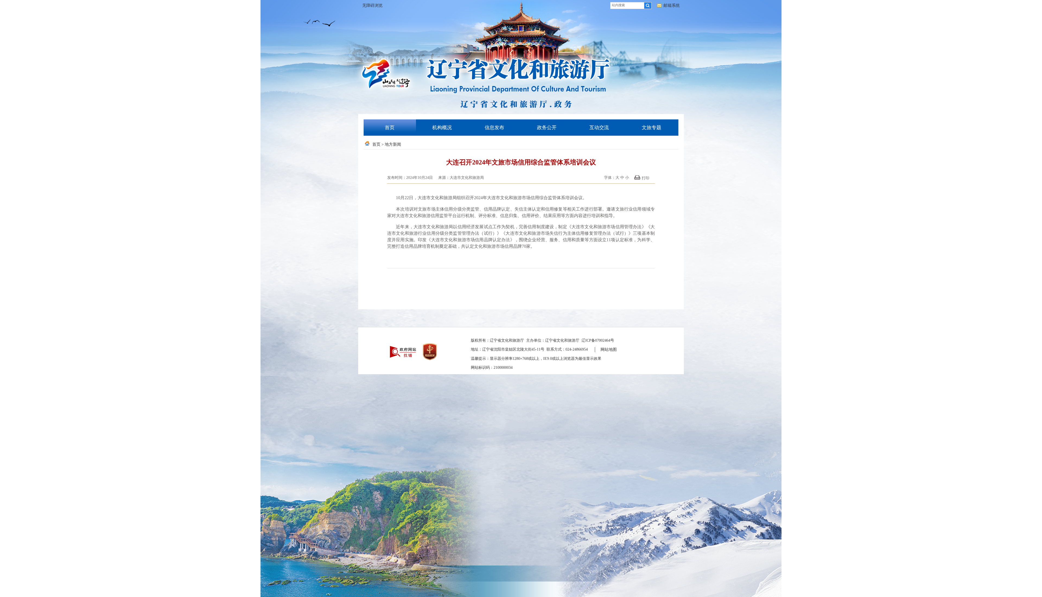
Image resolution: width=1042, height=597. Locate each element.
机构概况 (442, 127)
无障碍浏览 (372, 5)
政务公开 (547, 127)
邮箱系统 (671, 5)
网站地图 (609, 349)
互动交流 (599, 127)
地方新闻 (393, 144)
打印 (645, 178)
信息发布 (494, 127)
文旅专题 (651, 127)
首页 (390, 127)
